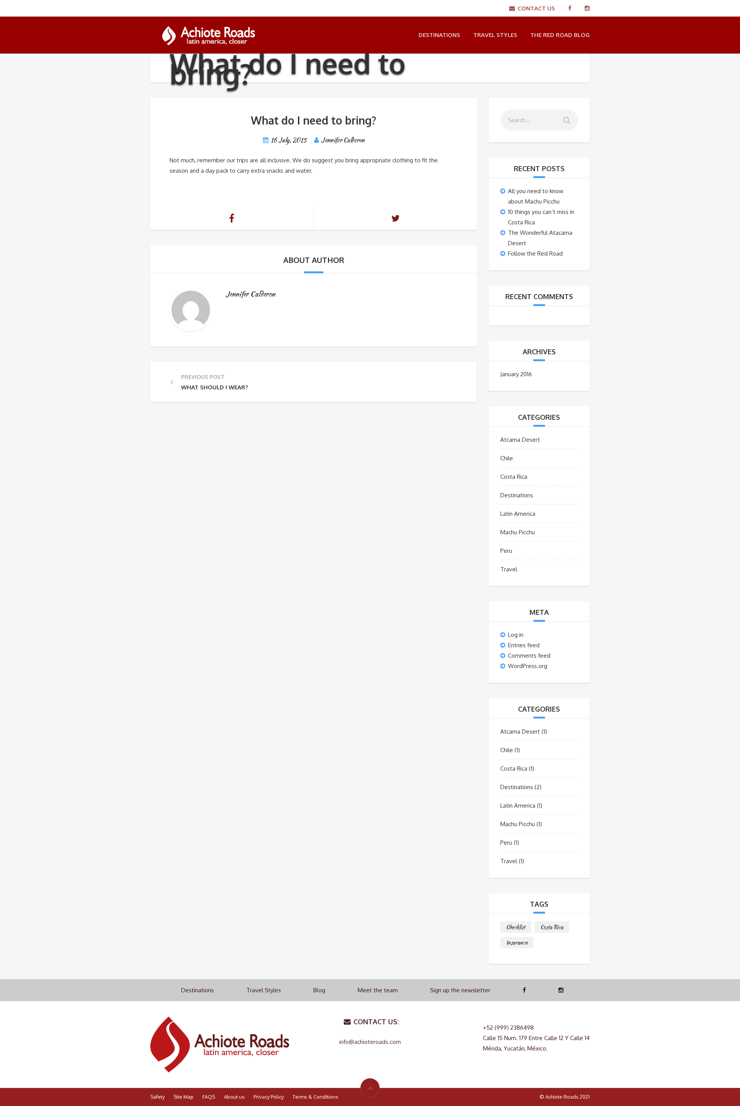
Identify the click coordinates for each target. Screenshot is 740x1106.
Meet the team (378, 990)
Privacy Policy (269, 1097)
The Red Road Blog (560, 35)
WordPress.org (527, 666)
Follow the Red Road (535, 253)
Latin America (517, 513)
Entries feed (524, 645)
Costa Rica (513, 476)
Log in (515, 634)
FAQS (208, 1097)
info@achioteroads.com (370, 1041)
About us (234, 1097)
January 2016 (516, 374)
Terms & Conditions (315, 1097)
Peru (506, 550)
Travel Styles (495, 35)
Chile (506, 458)
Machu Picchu (517, 532)
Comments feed (529, 655)
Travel (508, 569)
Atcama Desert (520, 439)
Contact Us (536, 8)
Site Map (183, 1097)
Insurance (517, 942)
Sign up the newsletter (460, 990)
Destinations (439, 35)
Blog (319, 990)
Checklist (515, 927)
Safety (157, 1097)
